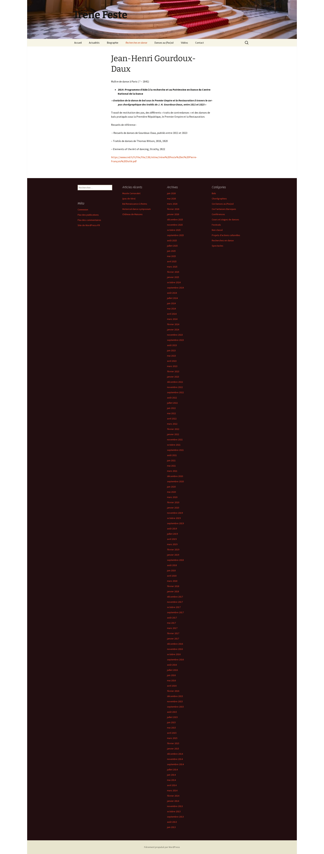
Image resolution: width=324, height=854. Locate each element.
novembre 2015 (175, 701)
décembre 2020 (175, 476)
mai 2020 (171, 491)
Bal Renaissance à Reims (134, 203)
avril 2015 (172, 732)
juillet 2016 (172, 670)
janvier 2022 (173, 434)
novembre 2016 (175, 649)
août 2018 (172, 565)
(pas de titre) (129, 198)
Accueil (78, 42)
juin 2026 (171, 193)
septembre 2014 (175, 764)
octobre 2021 (174, 444)
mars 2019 (172, 544)
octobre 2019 (174, 518)
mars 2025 (172, 266)
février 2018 (173, 586)
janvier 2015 (173, 748)
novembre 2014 (175, 759)
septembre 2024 (175, 287)
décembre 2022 (175, 381)
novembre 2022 (175, 387)
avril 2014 (172, 785)
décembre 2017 (175, 596)
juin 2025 (171, 250)
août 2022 (172, 397)
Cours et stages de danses (225, 219)
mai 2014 (171, 780)
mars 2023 (172, 366)
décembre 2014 (175, 753)
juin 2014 (171, 774)
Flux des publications (88, 214)
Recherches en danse (136, 42)
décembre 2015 (175, 696)
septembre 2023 (175, 339)
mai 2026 (171, 198)
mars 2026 (172, 203)
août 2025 (172, 240)
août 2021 (172, 455)
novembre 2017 (175, 601)
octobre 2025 (174, 229)
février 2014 (173, 795)
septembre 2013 (175, 816)
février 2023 (173, 371)
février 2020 (173, 502)
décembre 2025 (175, 219)
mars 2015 (172, 738)
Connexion (83, 209)
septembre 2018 (175, 560)
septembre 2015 (175, 706)
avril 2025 (172, 261)
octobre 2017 (174, 607)
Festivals (216, 224)
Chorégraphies (219, 198)
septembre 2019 (175, 523)
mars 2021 (172, 470)
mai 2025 (171, 256)
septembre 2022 (175, 392)
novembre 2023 (175, 334)
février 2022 (173, 429)
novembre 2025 (175, 224)
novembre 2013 (175, 806)
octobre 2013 (174, 811)
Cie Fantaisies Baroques (224, 209)
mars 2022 (172, 423)
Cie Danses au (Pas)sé (223, 203)
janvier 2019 (173, 554)
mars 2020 (172, 497)
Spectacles (217, 245)
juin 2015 (171, 722)
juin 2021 (171, 460)
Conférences (218, 214)
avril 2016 (172, 685)
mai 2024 (171, 308)
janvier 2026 (173, 214)
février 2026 (173, 209)
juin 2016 (171, 675)
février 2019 (173, 549)
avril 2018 (172, 575)
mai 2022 (171, 413)
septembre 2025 (175, 235)
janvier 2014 (173, 800)
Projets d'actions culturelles (226, 235)
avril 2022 (172, 418)
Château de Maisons (132, 214)
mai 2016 (171, 680)
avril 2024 (172, 313)
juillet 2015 (172, 717)
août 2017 (172, 617)
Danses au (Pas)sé (164, 42)
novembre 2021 (175, 439)
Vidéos (184, 42)
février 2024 (173, 324)
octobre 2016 (174, 654)
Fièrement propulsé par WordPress (162, 847)
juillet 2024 (172, 298)
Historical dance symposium (136, 209)
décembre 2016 (175, 643)
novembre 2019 (175, 512)
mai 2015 (171, 727)
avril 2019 (172, 539)
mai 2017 (171, 622)
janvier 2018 (173, 591)
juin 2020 (171, 486)
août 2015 (172, 711)
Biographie (112, 42)
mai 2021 (171, 465)
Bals (214, 193)
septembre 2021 (175, 450)
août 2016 (172, 664)
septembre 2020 (175, 481)
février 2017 (173, 633)
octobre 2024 (174, 282)
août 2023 (172, 345)
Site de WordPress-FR (89, 225)
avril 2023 (172, 360)
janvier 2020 (173, 507)
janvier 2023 (173, 376)
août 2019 (172, 528)
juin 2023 (171, 350)
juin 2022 (171, 408)
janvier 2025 (173, 277)
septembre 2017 (175, 612)
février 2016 (173, 690)
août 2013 (172, 821)
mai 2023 (171, 355)
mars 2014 (172, 790)
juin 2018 (171, 570)
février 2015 (173, 743)
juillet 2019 (172, 533)
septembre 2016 (175, 659)
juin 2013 (171, 827)
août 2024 (172, 292)
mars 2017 (172, 628)
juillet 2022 (172, 402)
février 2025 (173, 271)
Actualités (94, 42)
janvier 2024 (173, 329)
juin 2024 (171, 303)
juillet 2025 (172, 245)
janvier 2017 (173, 638)
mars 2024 (172, 319)
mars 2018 (172, 580)
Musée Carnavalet (131, 193)
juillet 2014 (172, 769)
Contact (199, 42)
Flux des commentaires (89, 220)
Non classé (217, 229)
